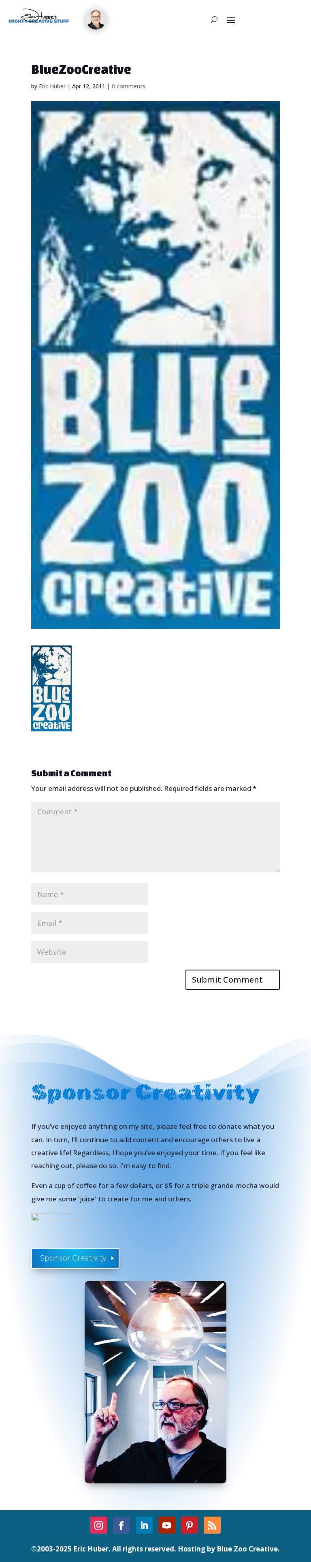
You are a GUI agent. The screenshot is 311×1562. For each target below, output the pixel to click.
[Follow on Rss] (212, 1525)
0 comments (128, 86)
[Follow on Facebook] (121, 1525)
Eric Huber (52, 86)
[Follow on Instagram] (98, 1525)
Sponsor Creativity (73, 1258)
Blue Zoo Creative (247, 1548)
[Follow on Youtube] (166, 1525)
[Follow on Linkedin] (144, 1525)
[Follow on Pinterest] (189, 1525)
